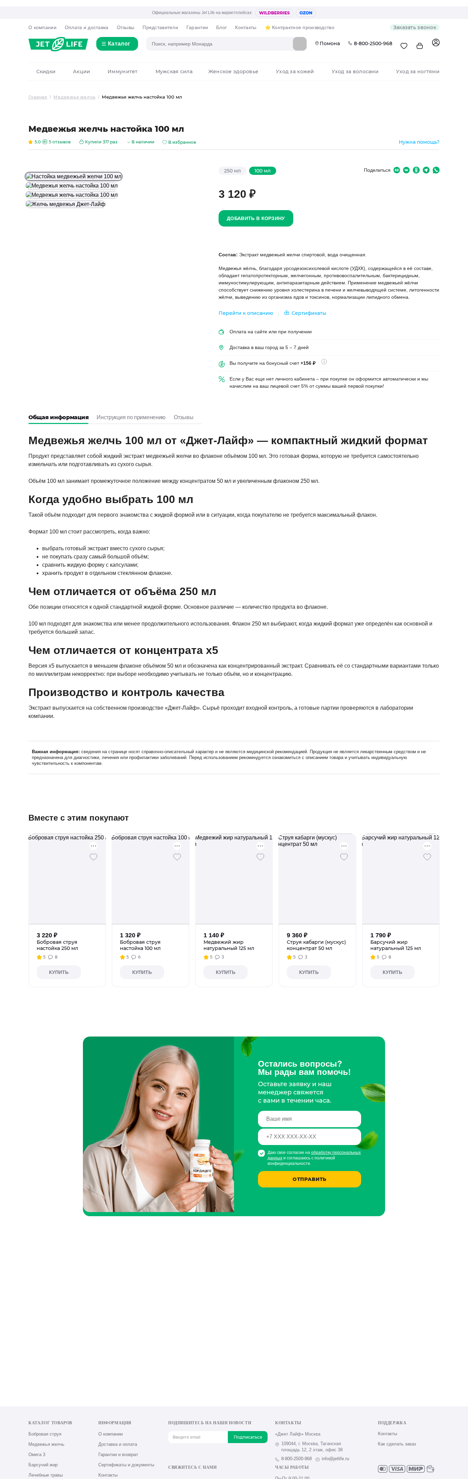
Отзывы (126, 27)
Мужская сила (174, 71)
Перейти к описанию (246, 313)
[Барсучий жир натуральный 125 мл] (400, 879)
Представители (160, 27)
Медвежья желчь (46, 1444)
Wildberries (274, 12)
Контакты (245, 27)
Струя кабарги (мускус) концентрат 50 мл (316, 945)
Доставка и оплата (117, 1444)
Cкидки (46, 71)
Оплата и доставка (87, 27)
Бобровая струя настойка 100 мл (140, 945)
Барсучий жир (43, 1464)
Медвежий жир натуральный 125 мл (229, 945)
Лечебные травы (45, 1475)
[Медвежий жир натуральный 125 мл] (234, 879)
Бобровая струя (44, 1434)
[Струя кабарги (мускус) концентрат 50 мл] (317, 879)
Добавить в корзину (256, 218)
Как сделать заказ (397, 1443)
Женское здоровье (233, 71)
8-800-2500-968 (373, 43)
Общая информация (58, 417)
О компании (42, 27)
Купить (59, 972)
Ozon (305, 12)
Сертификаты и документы (126, 1464)
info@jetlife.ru (335, 1458)
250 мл (232, 171)
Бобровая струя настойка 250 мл (57, 945)
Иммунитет (123, 71)
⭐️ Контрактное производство (299, 27)
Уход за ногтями (418, 71)
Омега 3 (36, 1454)
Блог (221, 27)
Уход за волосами (355, 71)
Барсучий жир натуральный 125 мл (395, 945)
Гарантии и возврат (118, 1454)
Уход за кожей (295, 71)
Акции (81, 71)
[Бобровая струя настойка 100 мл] (150, 879)
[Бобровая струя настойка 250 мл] (67, 879)
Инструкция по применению (131, 417)
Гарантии (197, 27)
